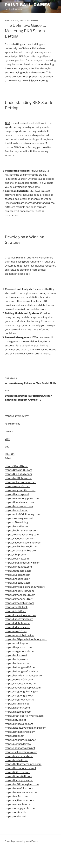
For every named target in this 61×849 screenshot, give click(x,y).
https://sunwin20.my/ (17, 415)
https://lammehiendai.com (20, 731)
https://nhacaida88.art (17, 578)
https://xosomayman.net (19, 518)
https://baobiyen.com (17, 659)
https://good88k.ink (16, 607)
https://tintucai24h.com (18, 776)
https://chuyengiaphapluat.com (23, 687)
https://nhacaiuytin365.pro (20, 550)
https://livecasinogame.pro (20, 615)
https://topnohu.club (16, 510)
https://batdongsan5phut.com (22, 671)
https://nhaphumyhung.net (20, 739)
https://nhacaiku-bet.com (19, 590)
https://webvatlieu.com (18, 804)
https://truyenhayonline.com (21, 792)
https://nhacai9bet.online (19, 635)
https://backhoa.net (16, 655)
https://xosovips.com (17, 558)
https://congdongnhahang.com (22, 691)
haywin (9, 431)
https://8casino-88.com (18, 470)
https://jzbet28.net (15, 611)
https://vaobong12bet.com (20, 538)
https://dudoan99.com (18, 582)
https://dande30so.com (18, 566)
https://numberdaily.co (18, 744)
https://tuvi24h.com (16, 796)
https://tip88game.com (18, 570)
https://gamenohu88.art (19, 599)
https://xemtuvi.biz (15, 812)
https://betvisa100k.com (19, 679)
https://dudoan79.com (17, 574)
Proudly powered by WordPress (21, 841)
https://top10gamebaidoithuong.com (26, 639)
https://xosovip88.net (17, 486)
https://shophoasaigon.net (20, 748)
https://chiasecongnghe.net (21, 683)
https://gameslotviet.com (19, 603)
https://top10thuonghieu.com (22, 784)
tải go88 (9, 454)
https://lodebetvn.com (17, 623)
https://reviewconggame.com (22, 498)
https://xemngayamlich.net (20, 808)
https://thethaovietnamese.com (23, 764)
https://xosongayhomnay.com (22, 534)
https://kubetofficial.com (19, 619)
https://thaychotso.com (18, 647)
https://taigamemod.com (19, 756)
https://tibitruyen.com (17, 772)
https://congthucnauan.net (20, 699)
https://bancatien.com (17, 526)
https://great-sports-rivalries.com (24, 715)
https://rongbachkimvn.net (20, 490)
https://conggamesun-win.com (22, 562)
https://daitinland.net (17, 703)
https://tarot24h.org (16, 760)
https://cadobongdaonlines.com (23, 542)
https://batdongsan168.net (20, 667)
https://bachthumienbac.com (21, 530)
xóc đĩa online (12, 423)
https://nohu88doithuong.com (22, 514)
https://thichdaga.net (17, 494)
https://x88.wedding (16, 522)
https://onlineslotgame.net (20, 482)
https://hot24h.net (15, 719)
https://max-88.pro (16, 631)
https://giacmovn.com (17, 707)
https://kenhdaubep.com (19, 723)
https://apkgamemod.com (19, 651)
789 (7, 439)
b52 (7, 446)
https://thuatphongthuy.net (20, 768)
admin (35, 21)
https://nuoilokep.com (17, 643)
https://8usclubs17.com (18, 474)
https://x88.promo (15, 554)
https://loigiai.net (14, 735)
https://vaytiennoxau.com (19, 800)
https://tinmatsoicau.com (19, 502)
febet (8, 458)
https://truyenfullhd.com (19, 788)
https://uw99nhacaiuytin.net (21, 546)
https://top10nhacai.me (18, 478)
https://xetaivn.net (15, 816)
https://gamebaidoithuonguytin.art (25, 586)
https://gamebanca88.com (20, 594)
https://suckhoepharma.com (21, 752)
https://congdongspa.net (19, 695)
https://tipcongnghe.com (19, 780)
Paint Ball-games (27, 4)
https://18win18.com (16, 466)
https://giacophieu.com (18, 711)
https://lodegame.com (17, 627)
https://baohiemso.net (17, 663)
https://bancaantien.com (19, 506)
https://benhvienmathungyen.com (24, 675)
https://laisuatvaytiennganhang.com (25, 727)
